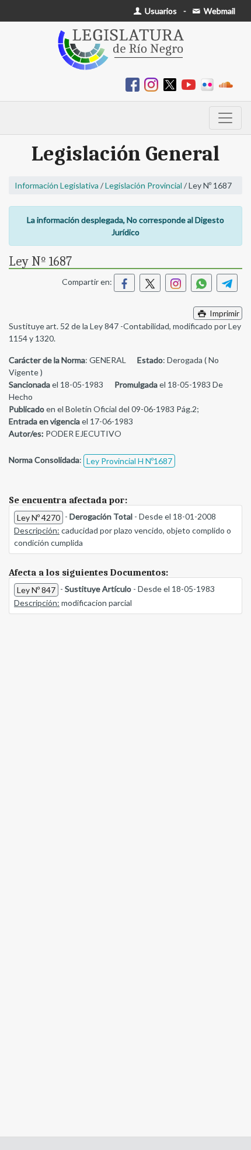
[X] (172, 84)
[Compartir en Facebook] (124, 283)
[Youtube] (191, 84)
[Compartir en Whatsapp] (201, 283)
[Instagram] (153, 84)
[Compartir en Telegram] (227, 283)
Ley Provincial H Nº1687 (129, 461)
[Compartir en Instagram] (175, 283)
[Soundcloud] (228, 84)
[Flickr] (209, 84)
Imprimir (223, 313)
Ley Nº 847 (36, 590)
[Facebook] (135, 84)
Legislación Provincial (143, 185)
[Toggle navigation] (225, 118)
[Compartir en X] (150, 283)
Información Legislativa (57, 185)
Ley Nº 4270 (38, 517)
